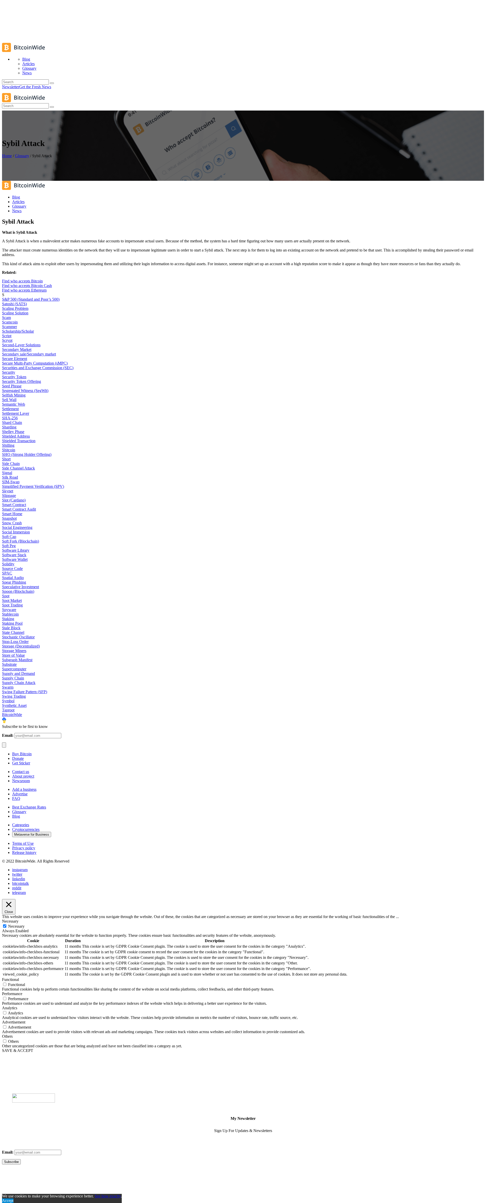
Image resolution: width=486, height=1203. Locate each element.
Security (8, 372)
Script (6, 336)
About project (23, 776)
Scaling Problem (15, 308)
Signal (7, 473)
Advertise (20, 794)
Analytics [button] (9, 1008)
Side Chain (11, 463)
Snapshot (9, 518)
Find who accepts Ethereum (24, 290)
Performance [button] (12, 994)
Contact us (20, 771)
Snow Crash (12, 523)
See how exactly (108, 1196)
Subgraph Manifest (17, 660)
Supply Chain (13, 678)
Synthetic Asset (14, 705)
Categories (20, 825)
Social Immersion (16, 532)
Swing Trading (14, 696)
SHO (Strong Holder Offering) (26, 454)
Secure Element (14, 358)
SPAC (7, 573)
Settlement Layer (15, 413)
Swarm (7, 687)
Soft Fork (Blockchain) (20, 541)
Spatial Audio (13, 578)
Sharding (9, 427)
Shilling (8, 445)
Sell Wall (9, 400)
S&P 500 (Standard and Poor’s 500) (30, 299)
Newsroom (21, 781)
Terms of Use (23, 843)
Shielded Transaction (18, 441)
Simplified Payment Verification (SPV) (33, 486)
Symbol (8, 701)
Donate (18, 758)
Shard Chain (12, 422)
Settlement (10, 409)
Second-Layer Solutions (21, 345)
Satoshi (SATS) (14, 304)
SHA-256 (10, 418)
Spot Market (12, 600)
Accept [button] (7, 1200)
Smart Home (12, 514)
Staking (8, 619)
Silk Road (10, 477)
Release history (24, 852)
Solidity (8, 564)
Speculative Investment (20, 587)
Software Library (15, 550)
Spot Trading (12, 605)
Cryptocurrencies (25, 829)
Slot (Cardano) (14, 500)
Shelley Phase (13, 431)
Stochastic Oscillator (18, 637)
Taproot (8, 710)
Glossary (22, 156)
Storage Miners (14, 651)
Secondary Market (16, 349)
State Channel (13, 632)
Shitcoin (8, 450)
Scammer (9, 327)
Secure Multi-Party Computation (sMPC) (35, 363)
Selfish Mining (14, 395)
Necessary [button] (10, 921)
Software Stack (14, 555)
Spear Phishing (14, 582)
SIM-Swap (10, 482)
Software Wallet (15, 559)
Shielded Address (16, 436)
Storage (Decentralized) (21, 646)
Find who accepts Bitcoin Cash (27, 285)
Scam (6, 317)
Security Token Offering (21, 381)
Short (6, 459)
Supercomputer (14, 669)
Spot (5, 596)
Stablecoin (10, 614)
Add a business (24, 789)
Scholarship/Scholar (18, 331)
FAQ (16, 798)
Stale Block (11, 628)
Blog (16, 816)
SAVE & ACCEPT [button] (17, 1050)
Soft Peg (9, 546)
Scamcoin (10, 322)
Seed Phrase (12, 386)
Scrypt (7, 340)
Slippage (9, 495)
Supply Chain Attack (18, 682)
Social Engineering (17, 527)
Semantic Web (13, 404)
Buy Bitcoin (22, 754)
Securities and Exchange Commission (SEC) (37, 368)
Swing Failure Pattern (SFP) (24, 692)
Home (7, 156)
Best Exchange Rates (29, 807)
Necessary (16, 926)
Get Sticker (21, 763)
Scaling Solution (15, 313)
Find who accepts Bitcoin (22, 281)
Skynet (7, 491)
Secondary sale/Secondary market (29, 354)
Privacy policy (23, 848)
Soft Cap (9, 536)
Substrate (9, 664)
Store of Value (13, 655)
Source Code (12, 568)
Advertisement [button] (13, 1022)
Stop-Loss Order (15, 641)
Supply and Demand (18, 673)
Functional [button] (10, 979)
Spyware (9, 609)
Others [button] (7, 1036)
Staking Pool (12, 623)
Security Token (14, 377)
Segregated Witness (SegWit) (25, 390)
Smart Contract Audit (19, 509)
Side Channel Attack (18, 468)
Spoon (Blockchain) (18, 591)
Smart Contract (14, 504)
